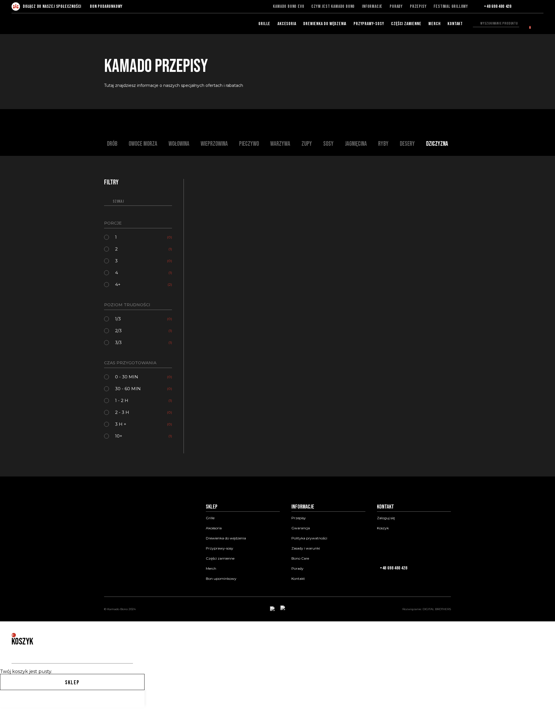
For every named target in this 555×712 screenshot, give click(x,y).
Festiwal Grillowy (451, 6)
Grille (264, 24)
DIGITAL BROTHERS (437, 609)
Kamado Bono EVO (288, 6)
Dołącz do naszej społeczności (52, 6)
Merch (434, 24)
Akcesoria (287, 24)
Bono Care (300, 558)
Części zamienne (406, 24)
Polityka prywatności (309, 538)
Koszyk (383, 528)
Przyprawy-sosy (369, 24)
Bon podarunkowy (106, 6)
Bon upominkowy (221, 578)
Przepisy (418, 6)
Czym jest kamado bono (333, 6)
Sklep (72, 682)
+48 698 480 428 (497, 6)
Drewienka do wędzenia (324, 24)
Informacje (372, 6)
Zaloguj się (386, 518)
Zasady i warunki (305, 548)
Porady (396, 6)
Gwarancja (300, 528)
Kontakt (455, 24)
